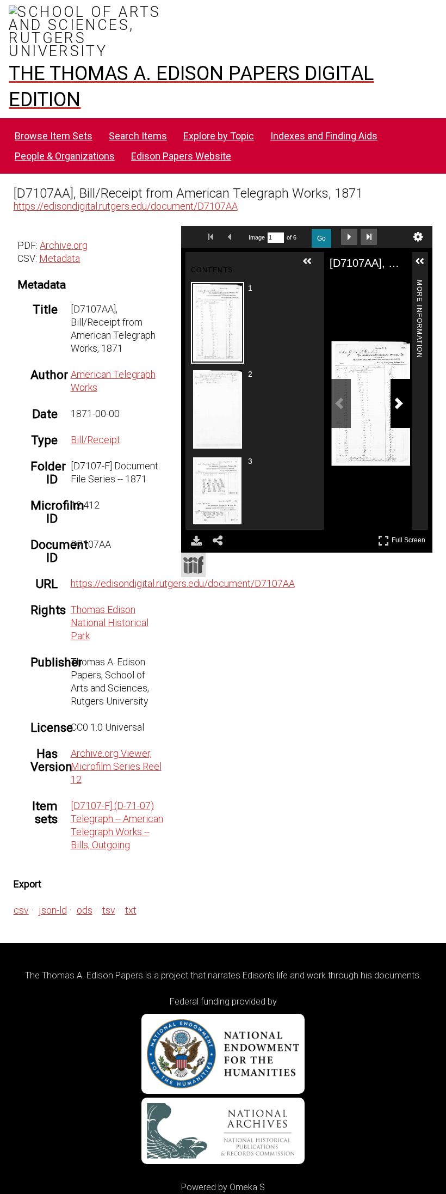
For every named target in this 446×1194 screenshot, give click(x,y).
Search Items (138, 136)
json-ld (53, 910)
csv (21, 910)
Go (321, 238)
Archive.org (64, 245)
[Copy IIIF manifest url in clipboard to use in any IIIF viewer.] (193, 565)
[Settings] (418, 237)
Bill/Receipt (95, 439)
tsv (108, 910)
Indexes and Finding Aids (323, 136)
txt (131, 910)
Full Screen (410, 538)
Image (257, 237)
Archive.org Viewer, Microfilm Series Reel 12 (116, 766)
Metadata (59, 258)
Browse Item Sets (53, 136)
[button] (311, 265)
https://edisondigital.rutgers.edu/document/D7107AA (126, 206)
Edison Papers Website (181, 156)
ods (84, 910)
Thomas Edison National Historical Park (109, 622)
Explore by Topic (218, 136)
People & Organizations (65, 156)
